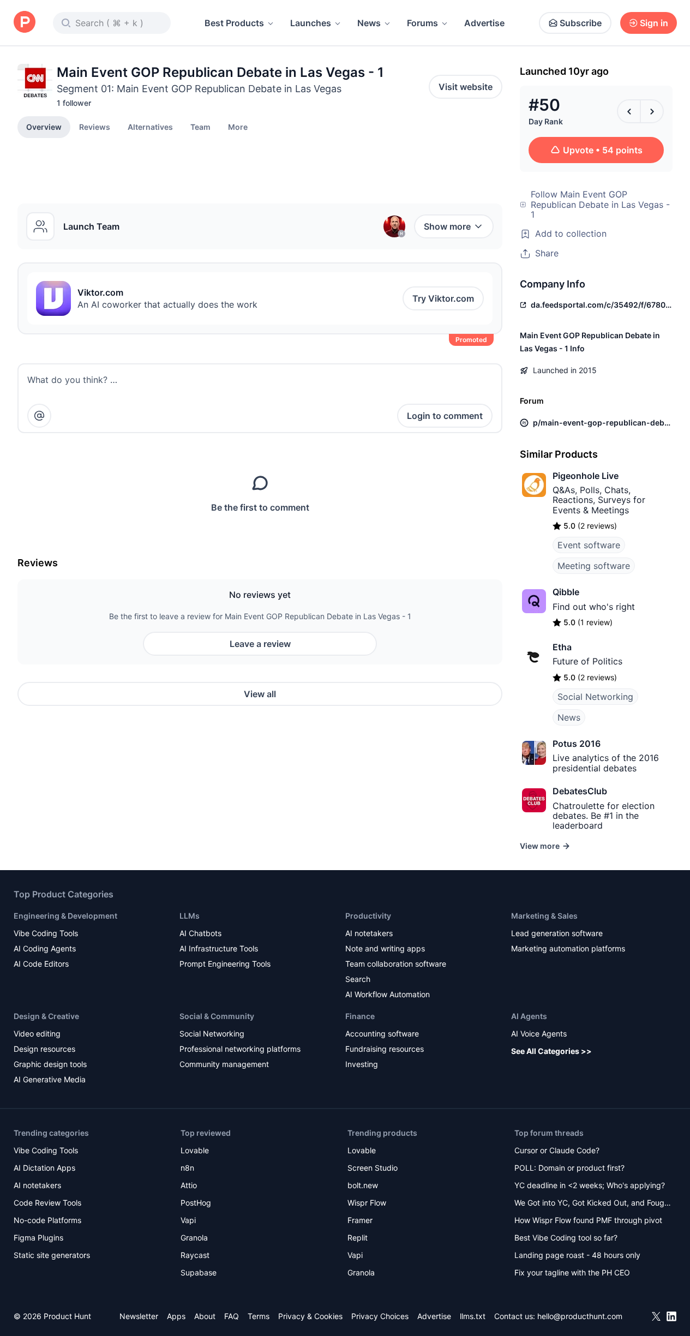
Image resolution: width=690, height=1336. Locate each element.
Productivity (368, 915)
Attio (189, 1185)
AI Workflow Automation (387, 994)
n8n (187, 1167)
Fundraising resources (384, 1048)
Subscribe (581, 22)
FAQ (231, 1316)
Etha (562, 647)
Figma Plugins (38, 1237)
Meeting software (593, 565)
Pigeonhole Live (586, 475)
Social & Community (216, 1016)
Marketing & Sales (544, 915)
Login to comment (445, 415)
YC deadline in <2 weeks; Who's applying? (589, 1185)
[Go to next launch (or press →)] (652, 111)
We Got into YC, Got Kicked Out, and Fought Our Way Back (592, 1203)
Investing (361, 1064)
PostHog (196, 1202)
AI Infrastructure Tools (218, 948)
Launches (310, 22)
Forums (422, 22)
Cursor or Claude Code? (556, 1150)
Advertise (484, 22)
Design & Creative (46, 1016)
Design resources (44, 1048)
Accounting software (382, 1033)
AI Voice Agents (539, 1033)
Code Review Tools (47, 1202)
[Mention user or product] (39, 416)
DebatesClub (580, 791)
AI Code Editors (41, 963)
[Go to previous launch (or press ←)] (629, 111)
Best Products (234, 22)
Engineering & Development (65, 915)
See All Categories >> (551, 1051)
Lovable (195, 1150)
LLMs (189, 915)
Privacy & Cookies (310, 1316)
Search (357, 979)
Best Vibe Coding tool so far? (565, 1237)
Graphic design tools (50, 1064)
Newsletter (138, 1316)
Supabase (199, 1272)
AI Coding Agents (45, 948)
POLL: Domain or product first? (569, 1167)
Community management (224, 1064)
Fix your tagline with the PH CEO (572, 1272)
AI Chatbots (200, 933)
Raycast (195, 1255)
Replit (357, 1237)
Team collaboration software (395, 963)
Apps (176, 1316)
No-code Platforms (47, 1220)
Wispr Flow (366, 1202)
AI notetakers (369, 933)
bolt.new (362, 1185)
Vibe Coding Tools (46, 933)
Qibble (566, 591)
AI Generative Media (50, 1079)
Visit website (466, 86)
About (204, 1316)
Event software (588, 545)
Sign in (654, 22)
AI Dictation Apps (44, 1167)
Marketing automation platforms (568, 948)
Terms (258, 1316)
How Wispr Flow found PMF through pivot (588, 1220)
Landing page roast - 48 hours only (577, 1255)
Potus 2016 (577, 743)
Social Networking (595, 696)
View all (260, 693)
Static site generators (52, 1255)
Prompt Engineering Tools (225, 963)
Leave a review (260, 643)
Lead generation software (557, 933)
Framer (360, 1220)
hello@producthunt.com (579, 1316)
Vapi (188, 1220)
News (369, 22)
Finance (360, 1016)
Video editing (37, 1033)
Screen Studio (372, 1167)
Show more (447, 226)
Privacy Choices (380, 1316)
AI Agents (529, 1016)
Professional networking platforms (240, 1048)
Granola (194, 1237)
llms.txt (472, 1316)
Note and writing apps (385, 948)
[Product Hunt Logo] (24, 22)
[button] (237, 126)
